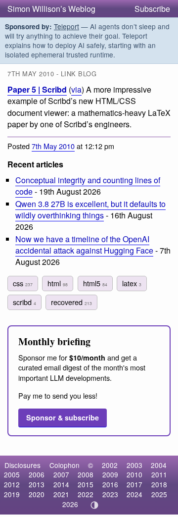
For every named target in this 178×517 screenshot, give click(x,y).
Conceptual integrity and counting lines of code (87, 185)
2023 (110, 494)
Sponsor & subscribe (62, 417)
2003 (134, 465)
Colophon (64, 465)
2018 (159, 484)
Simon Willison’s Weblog (51, 8)
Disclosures (22, 465)
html (57, 283)
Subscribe (152, 8)
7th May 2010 (53, 146)
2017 (134, 484)
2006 (36, 474)
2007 (61, 474)
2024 (134, 494)
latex (131, 283)
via (76, 89)
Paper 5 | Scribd (37, 89)
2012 (12, 484)
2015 (85, 484)
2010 (134, 474)
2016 (110, 484)
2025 (159, 494)
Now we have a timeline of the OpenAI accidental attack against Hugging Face (84, 244)
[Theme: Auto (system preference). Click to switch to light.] (94, 505)
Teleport (66, 26)
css (23, 283)
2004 (159, 465)
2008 (85, 474)
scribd (24, 302)
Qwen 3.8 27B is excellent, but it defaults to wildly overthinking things (90, 209)
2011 (159, 474)
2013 (36, 484)
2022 (85, 494)
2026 (70, 504)
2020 (36, 494)
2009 (110, 474)
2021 (61, 494)
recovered (71, 302)
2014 (61, 484)
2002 (110, 465)
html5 (95, 283)
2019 (12, 494)
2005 (12, 474)
